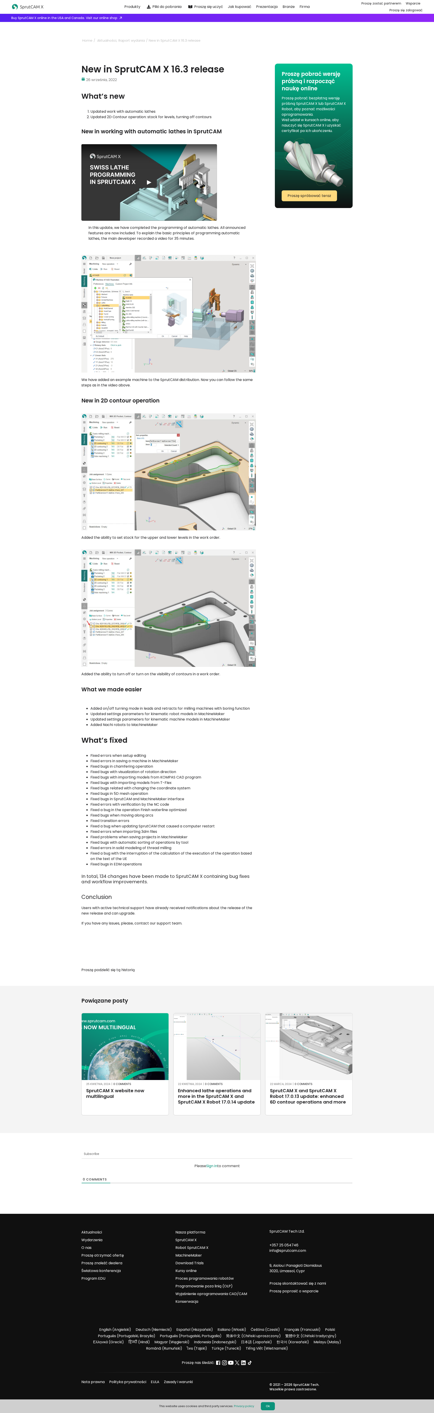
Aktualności (91, 1232)
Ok (268, 1406)
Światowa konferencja (101, 1270)
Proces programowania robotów (204, 1278)
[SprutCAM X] (53, 7)
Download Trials (189, 1263)
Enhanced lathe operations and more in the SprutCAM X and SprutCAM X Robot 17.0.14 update (216, 1096)
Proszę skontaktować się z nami (297, 1283)
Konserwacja (186, 1301)
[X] (235, 970)
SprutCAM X (186, 1240)
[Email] (252, 970)
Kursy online (186, 1270)
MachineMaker (188, 1255)
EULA (155, 1381)
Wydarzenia (91, 1240)
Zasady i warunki (178, 1381)
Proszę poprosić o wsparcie (293, 1291)
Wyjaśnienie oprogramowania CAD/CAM (211, 1293)
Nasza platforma (190, 1232)
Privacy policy (244, 1406)
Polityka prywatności (127, 1381)
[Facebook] (227, 970)
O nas (86, 1247)
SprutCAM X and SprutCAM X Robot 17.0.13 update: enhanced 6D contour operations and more (308, 1096)
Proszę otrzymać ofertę (102, 1255)
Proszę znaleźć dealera (101, 1263)
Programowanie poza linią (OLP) (204, 1286)
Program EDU (93, 1278)
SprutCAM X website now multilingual (115, 1093)
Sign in (211, 1166)
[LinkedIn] (244, 970)
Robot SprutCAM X (191, 1247)
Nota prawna (93, 1381)
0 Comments (122, 1084)
